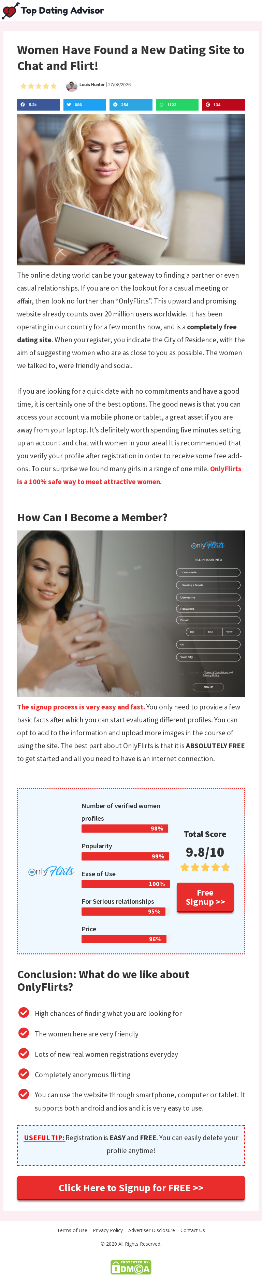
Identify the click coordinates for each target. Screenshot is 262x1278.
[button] (205, 898)
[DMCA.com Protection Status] (131, 1266)
